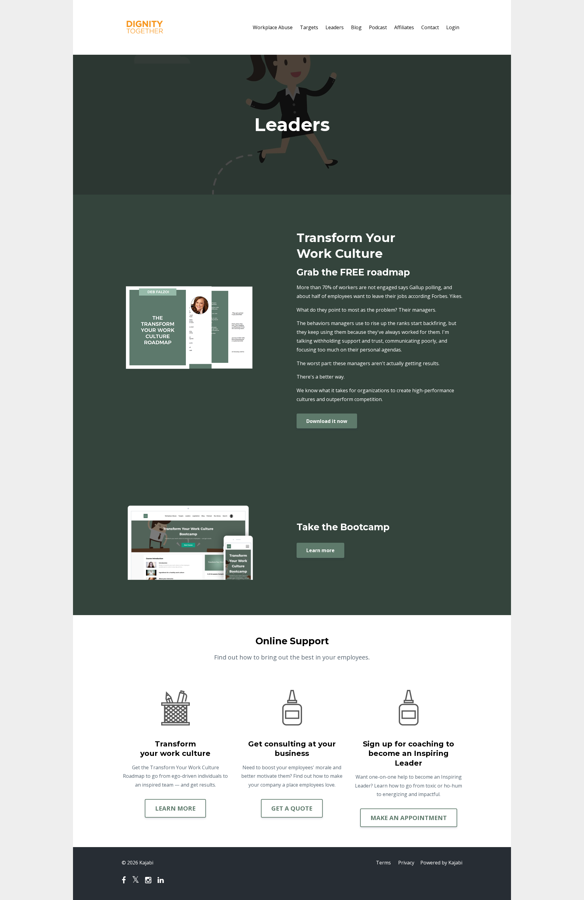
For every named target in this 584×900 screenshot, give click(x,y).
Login (452, 27)
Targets (309, 27)
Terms (383, 862)
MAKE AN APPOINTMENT (408, 818)
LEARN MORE (175, 808)
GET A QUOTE (291, 808)
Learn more (320, 550)
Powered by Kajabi (441, 862)
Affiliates (404, 27)
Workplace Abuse (273, 27)
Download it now (326, 421)
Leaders (334, 27)
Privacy (406, 862)
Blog (356, 27)
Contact (430, 27)
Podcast (378, 27)
